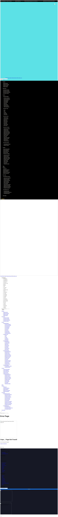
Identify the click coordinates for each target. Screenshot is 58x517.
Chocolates (3, 392)
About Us (3, 475)
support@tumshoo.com (5, 453)
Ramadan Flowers (6, 134)
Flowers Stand (6, 104)
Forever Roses (6, 102)
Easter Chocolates (6, 182)
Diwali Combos (6, 160)
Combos (4, 147)
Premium (2, 198)
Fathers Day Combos (7, 157)
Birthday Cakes (5, 86)
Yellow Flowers (6, 124)
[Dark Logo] (29, 275)
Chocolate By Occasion (6, 176)
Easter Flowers (6, 135)
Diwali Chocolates (6, 181)
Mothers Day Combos (7, 158)
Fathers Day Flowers (7, 137)
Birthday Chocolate (6, 84)
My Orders (3, 480)
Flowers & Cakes (5, 152)
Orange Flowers (6, 118)
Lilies (4, 111)
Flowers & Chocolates (6, 369)
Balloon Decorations (6, 173)
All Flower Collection (8, 324)
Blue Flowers (5, 125)
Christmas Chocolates (7, 180)
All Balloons (5, 168)
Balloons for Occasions (6, 390)
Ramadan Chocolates (8, 404)
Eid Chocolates (6, 183)
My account (3, 479)
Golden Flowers (6, 117)
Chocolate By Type (6, 189)
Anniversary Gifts (4, 465)
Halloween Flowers (6, 138)
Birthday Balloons (5, 389)
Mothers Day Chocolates (7, 186)
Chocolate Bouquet (6, 191)
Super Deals (4, 195)
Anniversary (4, 88)
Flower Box (5, 103)
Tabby (3, 484)
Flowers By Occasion (6, 127)
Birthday (4, 81)
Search (1, 79)
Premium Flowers (6, 105)
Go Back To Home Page (3, 443)
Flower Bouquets (6, 100)
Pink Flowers (7, 346)
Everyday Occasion (6, 142)
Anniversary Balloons (6, 169)
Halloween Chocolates (7, 185)
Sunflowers (5, 113)
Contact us (3, 478)
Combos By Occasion (6, 153)
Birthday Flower (5, 83)
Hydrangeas (5, 114)
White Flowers (7, 345)
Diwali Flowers (6, 139)
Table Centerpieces (6, 106)
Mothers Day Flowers (8, 356)
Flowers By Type (5, 108)
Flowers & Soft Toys (6, 151)
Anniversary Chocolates (8, 394)
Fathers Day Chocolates (7, 184)
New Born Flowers (6, 145)
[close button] (0, 412)
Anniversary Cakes (6, 93)
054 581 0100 (3, 452)
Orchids (5, 112)
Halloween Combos (6, 163)
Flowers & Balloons (6, 370)
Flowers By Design (6, 96)
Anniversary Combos (8, 374)
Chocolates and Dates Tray (7, 192)
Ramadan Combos (6, 159)
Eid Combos (5, 162)
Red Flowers (5, 123)
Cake (3, 166)
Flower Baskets (6, 101)
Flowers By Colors (5, 116)
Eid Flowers (5, 136)
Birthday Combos (5, 85)
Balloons (4, 167)
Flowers (3, 322)
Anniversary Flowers (7, 128)
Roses (6, 335)
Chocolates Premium (7, 193)
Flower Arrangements (8, 325)
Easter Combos (6, 161)
